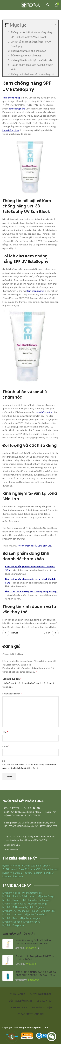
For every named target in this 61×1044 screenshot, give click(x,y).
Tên (5, 731)
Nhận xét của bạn (12, 693)
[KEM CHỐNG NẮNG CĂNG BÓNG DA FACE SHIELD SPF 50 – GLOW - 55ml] (7, 976)
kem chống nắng (17, 108)
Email (5, 746)
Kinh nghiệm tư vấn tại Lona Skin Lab (31, 60)
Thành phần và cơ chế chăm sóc (28, 50)
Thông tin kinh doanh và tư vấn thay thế (32, 74)
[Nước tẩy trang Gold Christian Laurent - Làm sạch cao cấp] (7, 944)
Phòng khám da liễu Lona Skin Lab (34, 545)
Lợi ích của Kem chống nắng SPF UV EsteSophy (31, 44)
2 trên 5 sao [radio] (21, 683)
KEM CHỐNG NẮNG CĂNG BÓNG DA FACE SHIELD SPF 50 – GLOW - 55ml (35, 974)
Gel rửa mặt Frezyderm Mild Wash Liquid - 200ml (35, 958)
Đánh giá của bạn (11, 678)
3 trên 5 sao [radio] (33, 683)
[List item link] (30, 845)
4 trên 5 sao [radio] (46, 683)
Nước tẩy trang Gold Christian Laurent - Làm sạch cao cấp (33, 942)
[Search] (48, 5)
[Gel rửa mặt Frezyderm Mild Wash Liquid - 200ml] (7, 960)
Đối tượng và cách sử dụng (26, 55)
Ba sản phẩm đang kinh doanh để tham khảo (32, 67)
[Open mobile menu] (4, 5)
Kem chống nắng (11, 97)
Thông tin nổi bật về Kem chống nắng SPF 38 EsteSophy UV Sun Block (31, 34)
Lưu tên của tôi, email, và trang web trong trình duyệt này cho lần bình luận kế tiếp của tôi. (29, 766)
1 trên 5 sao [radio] (8, 683)
